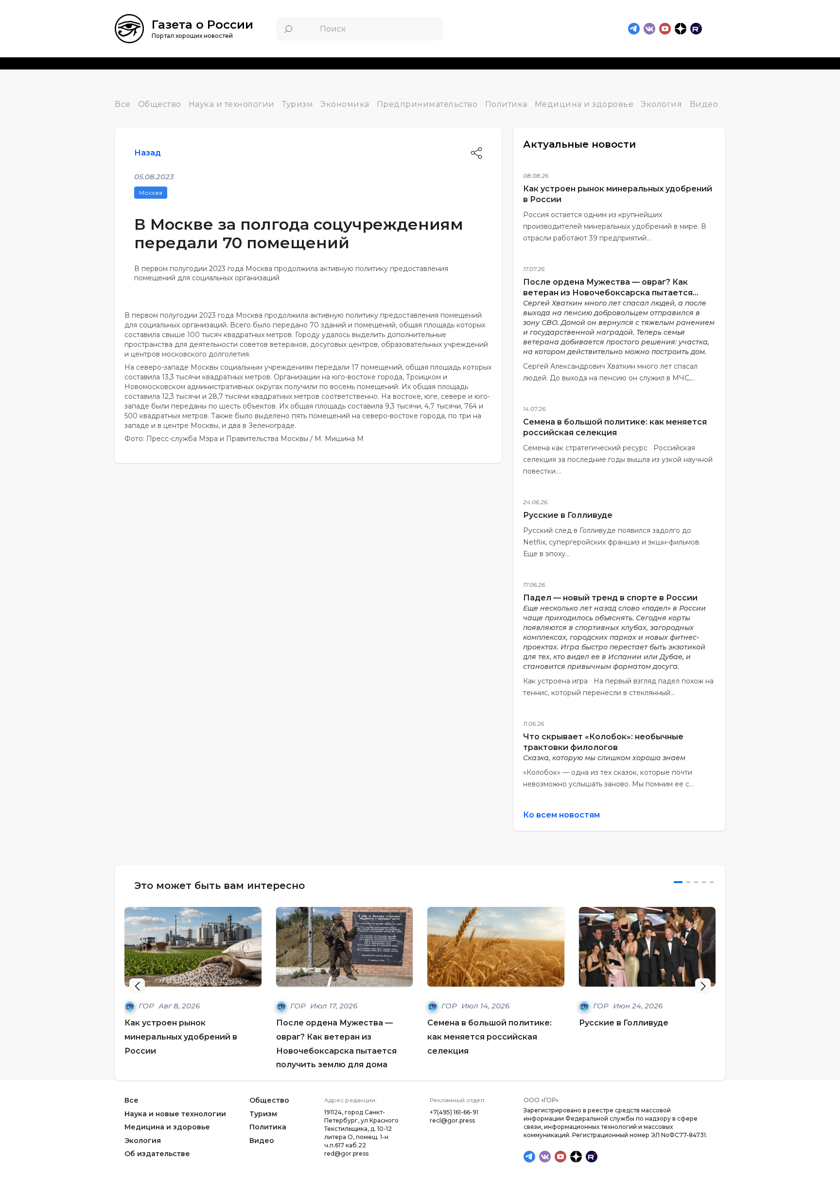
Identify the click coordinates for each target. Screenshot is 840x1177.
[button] (703, 986)
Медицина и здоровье (584, 104)
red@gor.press (346, 1153)
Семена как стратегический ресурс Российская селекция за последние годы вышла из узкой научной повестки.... (618, 460)
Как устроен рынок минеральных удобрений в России (180, 1037)
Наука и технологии (232, 104)
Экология (661, 104)
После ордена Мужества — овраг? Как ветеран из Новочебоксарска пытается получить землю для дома (608, 292)
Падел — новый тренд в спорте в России (610, 597)
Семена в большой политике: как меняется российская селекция (489, 1037)
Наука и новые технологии (175, 1113)
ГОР (147, 1005)
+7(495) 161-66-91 (454, 1112)
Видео (704, 104)
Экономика (344, 104)
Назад (147, 152)
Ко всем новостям (561, 814)
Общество (159, 104)
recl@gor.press (452, 1120)
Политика (506, 104)
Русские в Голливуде (567, 515)
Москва (150, 192)
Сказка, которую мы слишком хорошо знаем (604, 757)
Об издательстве (157, 1154)
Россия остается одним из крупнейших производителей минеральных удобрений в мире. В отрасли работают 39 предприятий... (614, 226)
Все (123, 104)
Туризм (297, 104)
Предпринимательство (427, 104)
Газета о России (202, 24)
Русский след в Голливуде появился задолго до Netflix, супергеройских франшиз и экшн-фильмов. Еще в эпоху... (611, 542)
